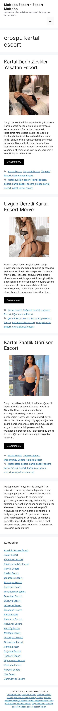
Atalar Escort (11, 555)
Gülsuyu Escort (12, 600)
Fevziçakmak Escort (14, 591)
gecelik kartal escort (19, 318)
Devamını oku (14, 161)
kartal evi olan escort (19, 179)
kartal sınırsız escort (15, 468)
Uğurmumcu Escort (22, 175)
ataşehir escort (29, 694)
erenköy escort (35, 697)
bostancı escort (23, 703)
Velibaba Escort (12, 665)
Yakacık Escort (34, 459)
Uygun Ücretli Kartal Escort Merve (26, 206)
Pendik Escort (11, 646)
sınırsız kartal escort (23, 326)
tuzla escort (10, 703)
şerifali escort (34, 700)
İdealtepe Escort (13, 610)
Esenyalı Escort (12, 587)
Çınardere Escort (13, 578)
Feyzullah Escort (13, 596)
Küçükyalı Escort (13, 623)
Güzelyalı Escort (12, 605)
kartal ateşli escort (18, 463)
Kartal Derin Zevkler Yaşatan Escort (26, 64)
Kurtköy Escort (12, 628)
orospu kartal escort (23, 472)
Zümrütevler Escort (14, 679)
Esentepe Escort (13, 582)
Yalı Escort (9, 674)
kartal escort (47, 700)
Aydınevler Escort (13, 559)
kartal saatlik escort (23, 184)
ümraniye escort (19, 700)
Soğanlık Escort (31, 171)
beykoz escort (38, 703)
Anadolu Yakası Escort (16, 550)
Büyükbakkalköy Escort (16, 564)
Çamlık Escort (11, 568)
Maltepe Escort (12, 633)
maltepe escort (14, 694)
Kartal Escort (15, 171)
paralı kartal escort (22, 188)
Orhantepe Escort (13, 642)
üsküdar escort (20, 697)
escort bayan (40, 706)
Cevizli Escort (11, 573)
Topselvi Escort (31, 455)
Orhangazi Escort (13, 637)
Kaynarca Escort (13, 619)
